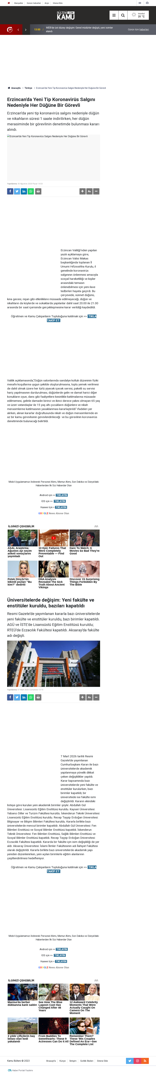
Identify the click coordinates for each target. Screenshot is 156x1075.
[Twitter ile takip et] (130, 1061)
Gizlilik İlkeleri (86, 1061)
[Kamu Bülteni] (65, 15)
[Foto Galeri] (147, 3)
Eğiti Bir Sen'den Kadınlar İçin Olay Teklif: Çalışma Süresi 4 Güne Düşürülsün (79, 29)
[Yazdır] (38, 191)
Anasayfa (51, 1061)
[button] (83, 191)
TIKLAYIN (62, 495)
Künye (63, 1061)
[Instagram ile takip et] (137, 1061)
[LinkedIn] (24, 191)
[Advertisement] (78, 60)
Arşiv (47, 3)
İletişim (72, 1061)
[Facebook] (10, 191)
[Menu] (114, 15)
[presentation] (18, 29)
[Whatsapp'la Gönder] (31, 191)
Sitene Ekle (57, 3)
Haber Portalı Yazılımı (22, 1070)
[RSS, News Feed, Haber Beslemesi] (145, 1061)
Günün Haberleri (34, 3)
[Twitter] (17, 191)
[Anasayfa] (9, 3)
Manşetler (18, 3)
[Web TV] (140, 3)
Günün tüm (138, 29)
